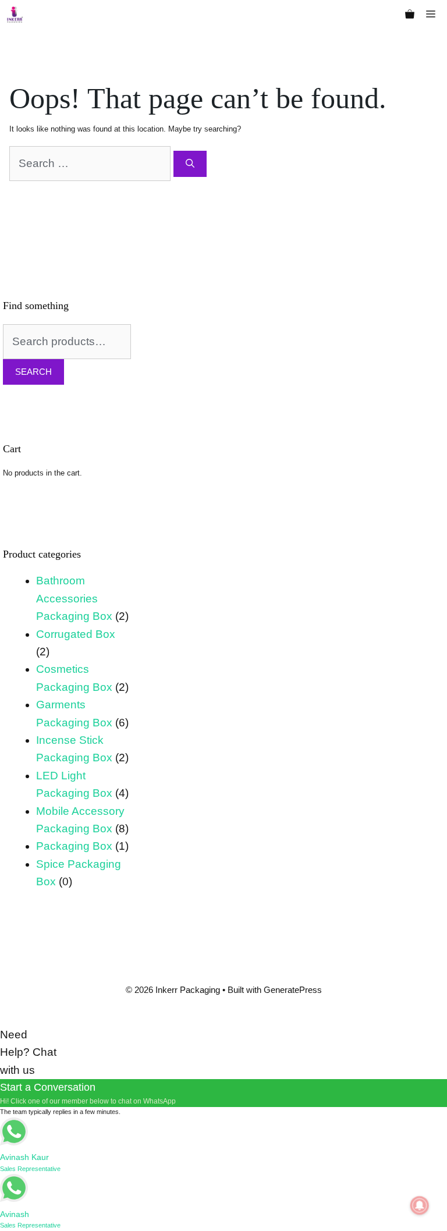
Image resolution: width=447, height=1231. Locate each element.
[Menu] (433, 14)
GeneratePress (293, 990)
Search (33, 372)
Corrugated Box (75, 634)
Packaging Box (74, 846)
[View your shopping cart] (409, 14)
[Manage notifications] (419, 1205)
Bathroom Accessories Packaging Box (74, 598)
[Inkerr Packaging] (14, 14)
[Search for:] (91, 163)
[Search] (190, 164)
